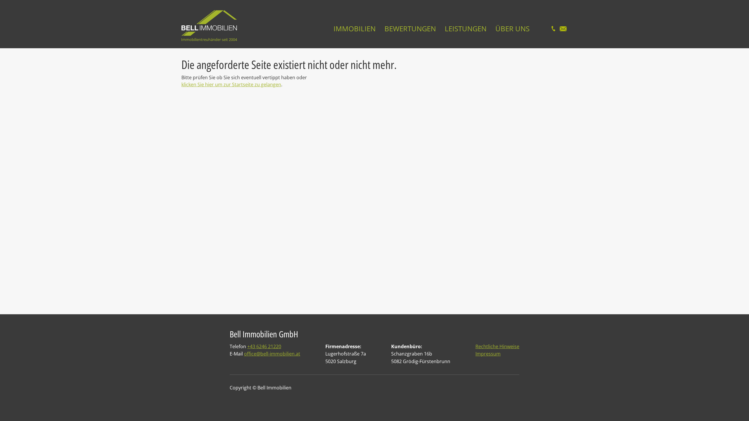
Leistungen (466, 28)
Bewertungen (410, 28)
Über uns (512, 28)
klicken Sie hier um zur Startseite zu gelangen (231, 84)
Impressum (488, 354)
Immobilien (355, 28)
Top (732, 407)
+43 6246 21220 (264, 346)
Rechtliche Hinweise (497, 346)
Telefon (553, 28)
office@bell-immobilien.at (272, 354)
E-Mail (563, 28)
